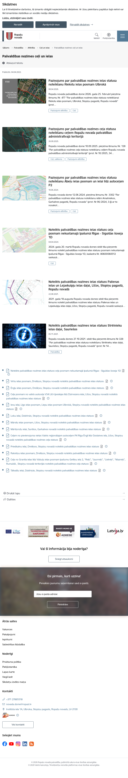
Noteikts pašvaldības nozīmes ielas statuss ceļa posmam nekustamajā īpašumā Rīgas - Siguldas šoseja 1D (86, 233)
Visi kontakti (18, 724)
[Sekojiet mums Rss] (31, 744)
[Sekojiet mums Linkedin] (24, 743)
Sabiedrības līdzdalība (13, 644)
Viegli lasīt (7, 676)
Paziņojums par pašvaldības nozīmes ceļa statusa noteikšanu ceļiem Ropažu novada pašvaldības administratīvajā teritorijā (82, 132)
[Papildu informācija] (8, 374)
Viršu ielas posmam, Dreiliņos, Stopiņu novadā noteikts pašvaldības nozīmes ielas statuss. (57, 381)
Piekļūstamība (9, 666)
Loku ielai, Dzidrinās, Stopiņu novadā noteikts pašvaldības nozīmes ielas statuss (52, 415)
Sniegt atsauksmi (64, 558)
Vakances (7, 629)
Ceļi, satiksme (56, 159)
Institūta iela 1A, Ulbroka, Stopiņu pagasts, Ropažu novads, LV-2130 (42, 709)
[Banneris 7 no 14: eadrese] (38, 531)
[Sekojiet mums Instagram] (18, 744)
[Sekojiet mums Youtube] (11, 744)
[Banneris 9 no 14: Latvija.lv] (89, 531)
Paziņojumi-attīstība (59, 110)
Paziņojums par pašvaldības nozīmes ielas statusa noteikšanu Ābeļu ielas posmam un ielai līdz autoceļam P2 (86, 181)
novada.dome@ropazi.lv (18, 704)
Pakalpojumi (8, 634)
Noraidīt (18, 24)
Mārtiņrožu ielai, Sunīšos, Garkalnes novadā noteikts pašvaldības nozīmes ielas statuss (56, 429)
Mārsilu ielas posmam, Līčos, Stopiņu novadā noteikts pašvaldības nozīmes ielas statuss (56, 422)
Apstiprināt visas (51, 24)
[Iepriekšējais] (6, 532)
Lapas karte (8, 671)
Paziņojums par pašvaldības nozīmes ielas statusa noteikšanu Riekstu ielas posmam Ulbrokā (83, 82)
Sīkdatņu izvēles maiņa (14, 681)
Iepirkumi (7, 639)
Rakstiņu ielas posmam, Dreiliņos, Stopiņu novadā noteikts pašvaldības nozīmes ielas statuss (59, 453)
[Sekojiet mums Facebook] (4, 743)
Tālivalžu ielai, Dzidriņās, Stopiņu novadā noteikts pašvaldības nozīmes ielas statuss (54, 470)
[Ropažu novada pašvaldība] (14, 36)
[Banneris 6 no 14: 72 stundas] (12, 531)
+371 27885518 (14, 699)
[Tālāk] (121, 532)
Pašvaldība (55, 352)
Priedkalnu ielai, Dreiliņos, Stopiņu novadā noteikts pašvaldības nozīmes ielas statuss (55, 446)
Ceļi (74, 110)
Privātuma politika (11, 661)
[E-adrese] (8, 715)
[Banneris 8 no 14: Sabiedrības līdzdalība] (64, 531)
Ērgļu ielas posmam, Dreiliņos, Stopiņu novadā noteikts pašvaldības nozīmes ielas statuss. (58, 387)
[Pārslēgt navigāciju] (122, 36)
